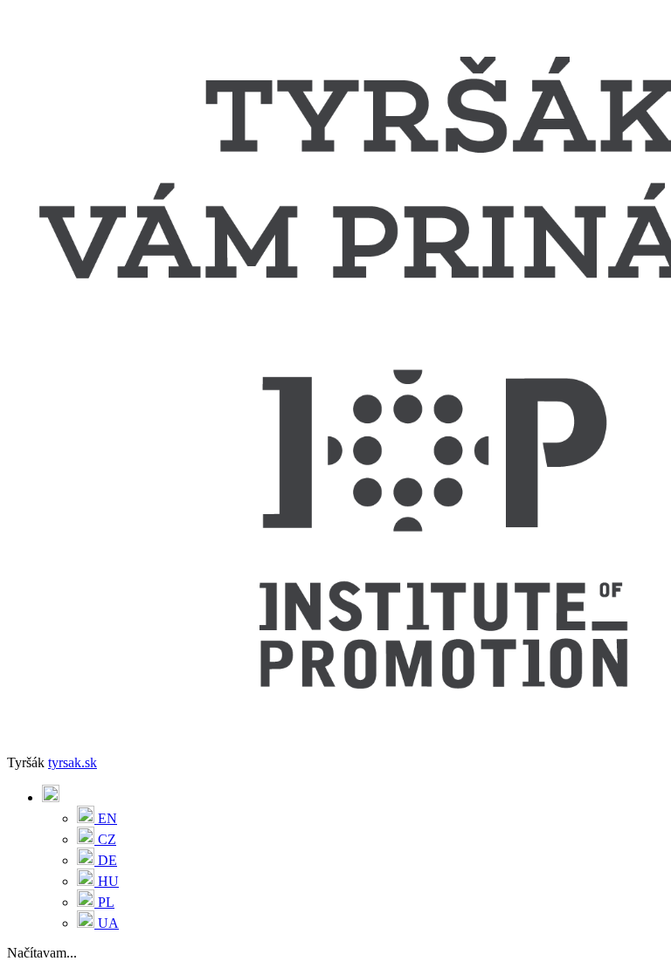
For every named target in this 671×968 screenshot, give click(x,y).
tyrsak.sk (72, 762)
